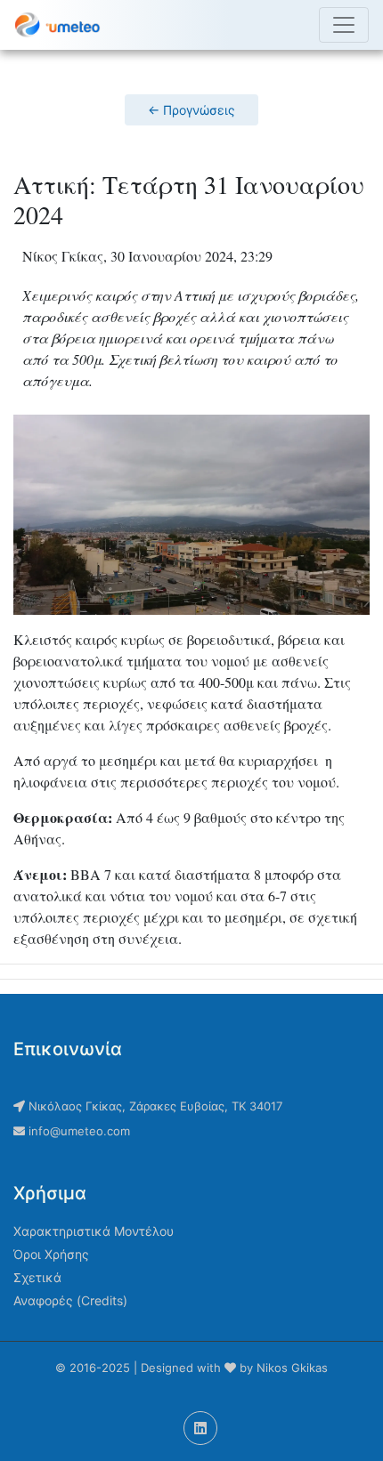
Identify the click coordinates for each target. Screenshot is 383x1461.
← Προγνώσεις (191, 109)
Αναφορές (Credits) (70, 1300)
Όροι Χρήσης (51, 1254)
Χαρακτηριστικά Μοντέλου (93, 1231)
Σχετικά (37, 1277)
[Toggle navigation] (344, 25)
